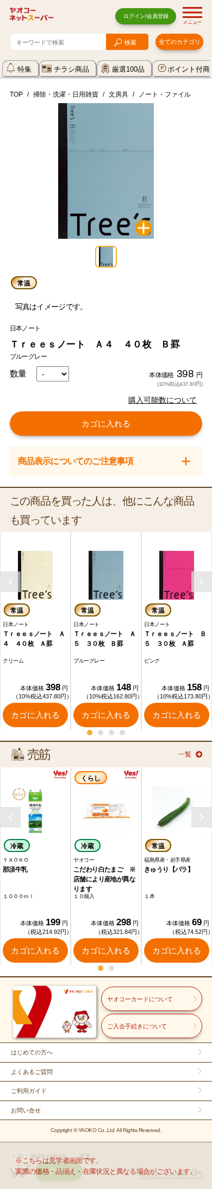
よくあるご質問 (32, 1072)
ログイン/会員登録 (146, 16)
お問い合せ (26, 1110)
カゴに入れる (106, 423)
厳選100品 (128, 69)
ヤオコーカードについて (140, 999)
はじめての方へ (32, 1052)
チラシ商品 (71, 69)
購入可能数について (162, 400)
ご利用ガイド (29, 1091)
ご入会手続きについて (137, 1026)
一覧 (184, 754)
